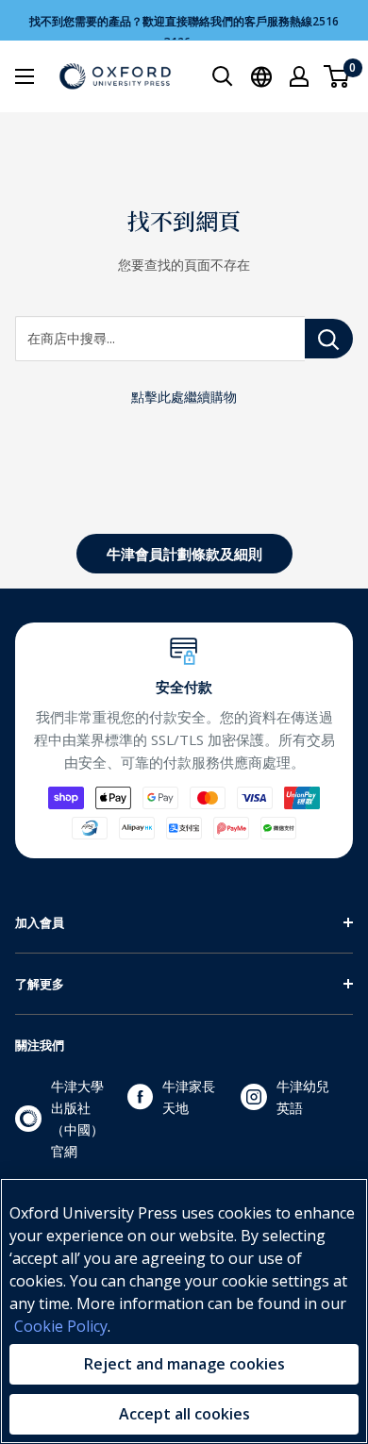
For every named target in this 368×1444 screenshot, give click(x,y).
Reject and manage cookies (184, 1363)
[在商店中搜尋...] (329, 338)
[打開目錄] (24, 76)
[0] (337, 76)
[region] (184, 1311)
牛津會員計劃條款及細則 (184, 553)
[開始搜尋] (222, 76)
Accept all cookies (184, 1413)
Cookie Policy (61, 1326)
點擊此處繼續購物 (184, 397)
